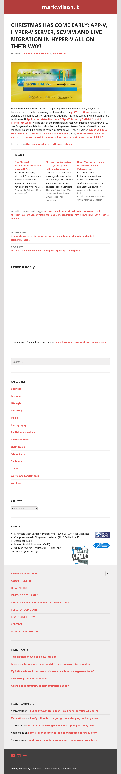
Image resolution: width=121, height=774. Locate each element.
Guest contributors (24, 631)
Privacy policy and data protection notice (40, 602)
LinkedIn (13, 758)
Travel (14, 468)
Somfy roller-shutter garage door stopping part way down (64, 718)
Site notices (18, 454)
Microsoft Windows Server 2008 (83, 214)
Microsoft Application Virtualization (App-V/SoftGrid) (72, 211)
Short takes (18, 446)
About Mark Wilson (24, 573)
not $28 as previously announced (50, 133)
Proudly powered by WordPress (26, 768)
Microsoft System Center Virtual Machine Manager (38, 214)
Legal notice (19, 588)
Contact (16, 624)
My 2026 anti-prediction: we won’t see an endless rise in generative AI (52, 671)
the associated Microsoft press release (49, 144)
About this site (21, 580)
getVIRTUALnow (81, 112)
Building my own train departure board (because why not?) (63, 711)
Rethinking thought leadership (29, 678)
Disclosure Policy (23, 617)
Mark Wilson (59, 53)
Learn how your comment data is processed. (81, 342)
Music (14, 417)
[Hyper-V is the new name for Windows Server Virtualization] (92, 181)
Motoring (16, 410)
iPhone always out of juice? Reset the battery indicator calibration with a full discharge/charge (52, 236)
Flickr (25, 758)
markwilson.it (60, 7)
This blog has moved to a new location (34, 656)
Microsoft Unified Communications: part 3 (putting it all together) (46, 249)
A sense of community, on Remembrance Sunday (40, 685)
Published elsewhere (23, 432)
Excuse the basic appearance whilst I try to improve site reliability (50, 664)
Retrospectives (20, 439)
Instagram (19, 758)
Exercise (16, 396)
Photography (18, 425)
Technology (18, 461)
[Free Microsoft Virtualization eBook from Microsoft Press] (30, 177)
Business (16, 388)
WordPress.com (68, 768)
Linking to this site (24, 595)
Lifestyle (16, 403)
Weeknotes (17, 483)
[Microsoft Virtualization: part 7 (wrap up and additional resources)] (61, 181)
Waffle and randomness (25, 475)
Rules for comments (24, 609)
